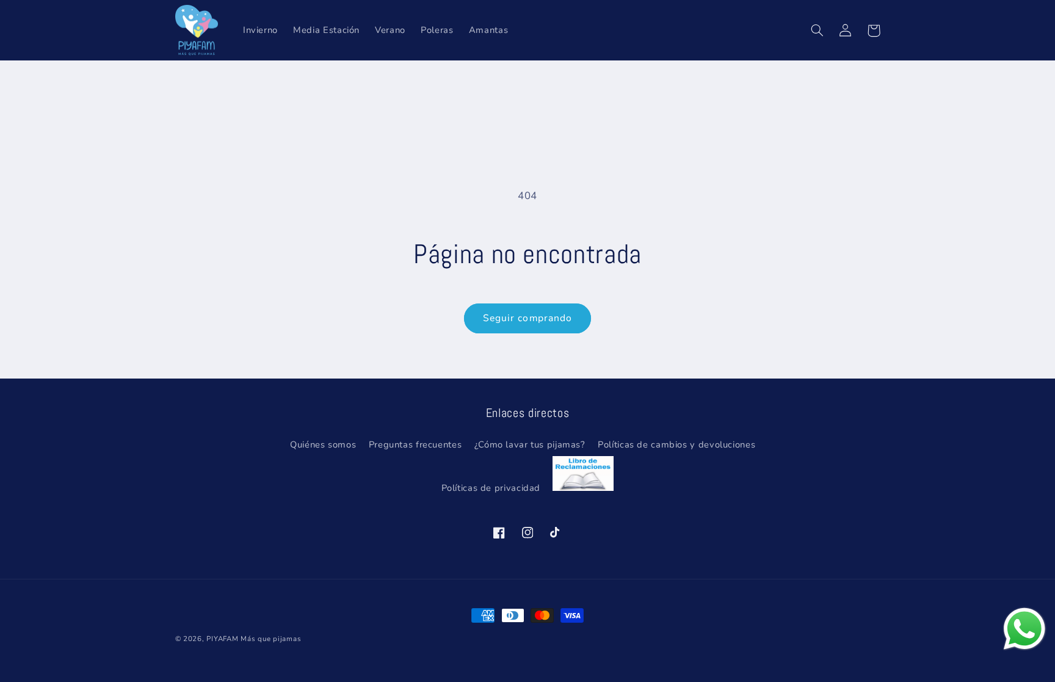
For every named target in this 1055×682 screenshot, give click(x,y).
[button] (817, 30)
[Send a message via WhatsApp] (1024, 628)
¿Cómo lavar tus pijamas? (530, 444)
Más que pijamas (271, 639)
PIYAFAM (222, 639)
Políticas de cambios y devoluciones (676, 444)
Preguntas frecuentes (415, 444)
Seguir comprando (527, 318)
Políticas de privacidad (491, 488)
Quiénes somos (323, 444)
